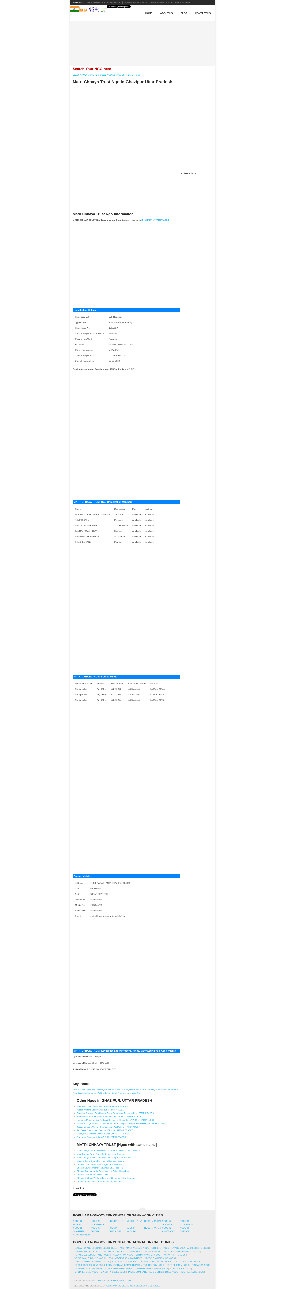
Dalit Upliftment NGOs (187, 1261)
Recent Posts (190, 173)
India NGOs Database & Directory (112, 1280)
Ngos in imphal (152, 1221)
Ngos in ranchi (81, 1235)
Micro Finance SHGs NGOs (160, 1258)
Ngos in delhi (116, 1221)
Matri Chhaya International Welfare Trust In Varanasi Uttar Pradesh (108, 1150)
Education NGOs (200, 1265)
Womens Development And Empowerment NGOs (172, 1251)
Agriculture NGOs (103, 1251)
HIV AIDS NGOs (82, 1251)
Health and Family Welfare (141, 1089)
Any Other (137, 1093)
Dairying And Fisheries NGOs (151, 1268)
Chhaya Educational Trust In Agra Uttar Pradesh (99, 1164)
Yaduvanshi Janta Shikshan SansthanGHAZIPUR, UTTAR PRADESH (109, 1116)
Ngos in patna (134, 1221)
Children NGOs (160, 1248)
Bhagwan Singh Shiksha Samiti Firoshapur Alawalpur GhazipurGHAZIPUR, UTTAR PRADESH (121, 1123)
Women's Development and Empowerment (111, 1093)
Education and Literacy (92, 1089)
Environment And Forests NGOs (190, 1248)
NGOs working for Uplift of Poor (104, 2)
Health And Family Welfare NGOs (130, 1248)
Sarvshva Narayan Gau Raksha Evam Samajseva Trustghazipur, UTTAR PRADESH (116, 1113)
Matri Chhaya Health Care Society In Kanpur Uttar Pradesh (104, 1157)
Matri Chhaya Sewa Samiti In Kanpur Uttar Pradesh (101, 1154)
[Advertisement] (144, 42)
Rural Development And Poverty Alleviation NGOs (104, 1255)
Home (148, 13)
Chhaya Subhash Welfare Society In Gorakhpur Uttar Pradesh (106, 1178)
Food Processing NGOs (88, 1265)
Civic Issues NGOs (180, 1268)
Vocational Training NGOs (90, 1258)
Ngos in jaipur (152, 1228)
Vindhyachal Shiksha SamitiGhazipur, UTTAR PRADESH (103, 1134)
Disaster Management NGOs (155, 1261)
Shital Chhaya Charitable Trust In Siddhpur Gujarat (100, 1161)
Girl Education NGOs (124, 1261)
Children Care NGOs (86, 1272)
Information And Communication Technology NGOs (134, 1265)
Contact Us (203, 13)
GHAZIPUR (146, 220)
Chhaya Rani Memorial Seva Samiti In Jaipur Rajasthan (103, 1171)
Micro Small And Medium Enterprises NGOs (153, 1272)
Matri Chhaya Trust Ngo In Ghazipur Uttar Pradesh (122, 81)
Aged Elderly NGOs (178, 1265)
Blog (183, 13)
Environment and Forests (116, 1089)
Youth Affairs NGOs (192, 1272)
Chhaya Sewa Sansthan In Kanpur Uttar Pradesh (100, 1168)
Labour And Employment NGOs (92, 1261)
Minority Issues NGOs (113, 1272)
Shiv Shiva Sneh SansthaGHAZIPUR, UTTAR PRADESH (103, 1106)
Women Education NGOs (88, 1268)
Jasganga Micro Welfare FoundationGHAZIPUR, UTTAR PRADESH (108, 1127)
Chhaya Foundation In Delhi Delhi (92, 1174)
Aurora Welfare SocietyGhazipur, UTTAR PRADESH (101, 1110)
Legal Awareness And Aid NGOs (124, 1258)
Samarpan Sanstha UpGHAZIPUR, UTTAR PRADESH (102, 1137)
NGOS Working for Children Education (170, 2)
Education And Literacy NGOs (92, 1248)
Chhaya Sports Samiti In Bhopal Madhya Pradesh (100, 1181)
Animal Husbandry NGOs (118, 1268)
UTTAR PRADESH (161, 220)
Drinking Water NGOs (148, 1255)
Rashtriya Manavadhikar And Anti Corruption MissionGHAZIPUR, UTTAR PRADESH (116, 1120)
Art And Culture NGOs (129, 1251)
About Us (166, 13)
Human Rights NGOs (174, 1255)
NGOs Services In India (136, 2)
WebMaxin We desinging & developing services (133, 1286)
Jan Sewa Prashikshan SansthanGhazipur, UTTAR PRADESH (105, 1130)
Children (77, 1089)
